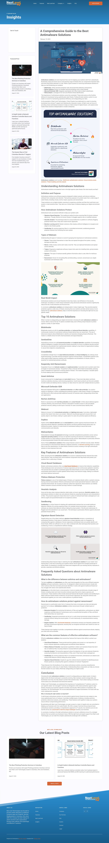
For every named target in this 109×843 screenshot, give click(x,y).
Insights (69, 3)
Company (61, 811)
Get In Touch (95, 3)
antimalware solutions (56, 310)
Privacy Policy (37, 838)
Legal (60, 828)
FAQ (76, 3)
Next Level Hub (51, 3)
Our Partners (62, 814)
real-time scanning (84, 444)
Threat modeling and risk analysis (56, 182)
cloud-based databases (71, 466)
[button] (61, 3)
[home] (14, 3)
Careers (61, 821)
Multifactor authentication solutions (73, 180)
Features (42, 3)
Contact (61, 825)
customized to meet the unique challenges (63, 709)
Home (34, 3)
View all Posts (54, 783)
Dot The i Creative (22, 838)
